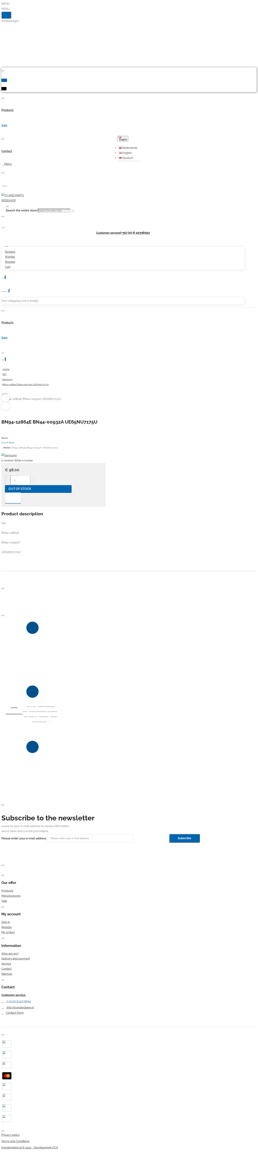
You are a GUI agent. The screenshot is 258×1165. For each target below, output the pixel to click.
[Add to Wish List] (13, 497)
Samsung (7, 379)
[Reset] (6, 15)
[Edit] (2, 70)
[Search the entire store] (7, 206)
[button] (129, 147)
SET (4, 374)
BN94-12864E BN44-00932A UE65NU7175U (25, 384)
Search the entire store (21, 210)
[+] (32, 480)
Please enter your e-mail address (23, 838)
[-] (8, 480)
